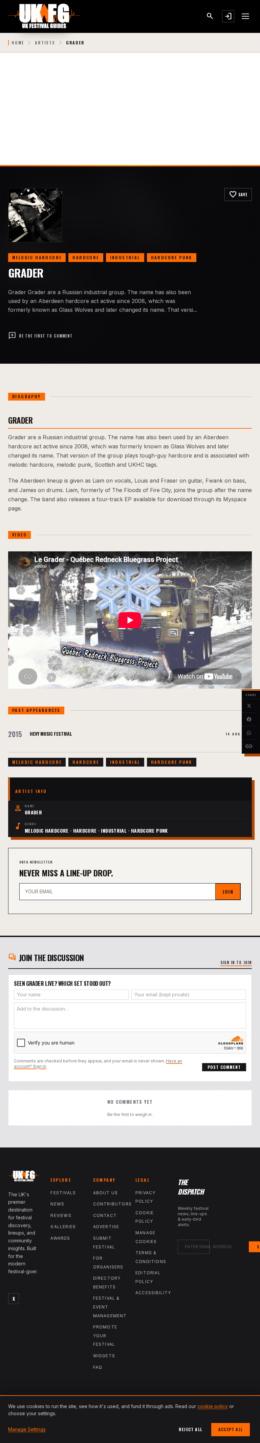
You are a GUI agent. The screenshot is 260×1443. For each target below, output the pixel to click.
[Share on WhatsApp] (249, 733)
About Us (105, 1192)
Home (18, 42)
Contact (105, 1215)
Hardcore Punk (171, 257)
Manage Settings (27, 1429)
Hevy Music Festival (51, 733)
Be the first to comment (40, 336)
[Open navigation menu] (246, 16)
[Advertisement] (130, 114)
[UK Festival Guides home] (24, 1177)
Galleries (63, 1226)
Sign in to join (236, 962)
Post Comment (224, 1067)
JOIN (227, 891)
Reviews (60, 1215)
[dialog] (130, 1419)
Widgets (104, 1355)
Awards (60, 1238)
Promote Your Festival (105, 1335)
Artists (45, 42)
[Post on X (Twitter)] (249, 706)
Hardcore (85, 257)
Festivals (63, 1192)
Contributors (112, 1203)
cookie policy (212, 1406)
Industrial (125, 257)
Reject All (190, 1429)
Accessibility (153, 1292)
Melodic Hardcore (37, 257)
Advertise (106, 1226)
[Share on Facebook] (249, 719)
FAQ (98, 1367)
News (57, 1203)
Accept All (230, 1429)
